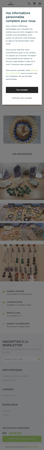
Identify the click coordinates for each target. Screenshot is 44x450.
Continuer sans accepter (22, 98)
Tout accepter (22, 90)
